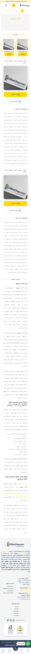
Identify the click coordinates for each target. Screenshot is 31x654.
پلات (16, 11)
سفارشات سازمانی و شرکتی (8, 593)
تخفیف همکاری (10, 590)
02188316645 (26, 590)
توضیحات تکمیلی (14, 101)
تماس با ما (16, 615)
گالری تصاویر (15, 611)
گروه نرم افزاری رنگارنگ (11, 645)
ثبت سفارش (14, 94)
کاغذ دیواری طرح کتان (17, 494)
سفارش (23, 54)
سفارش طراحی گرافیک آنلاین (7, 588)
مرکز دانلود (16, 613)
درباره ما (16, 606)
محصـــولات (16, 609)
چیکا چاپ (24, 484)
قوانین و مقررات (10, 586)
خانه (19, 11)
